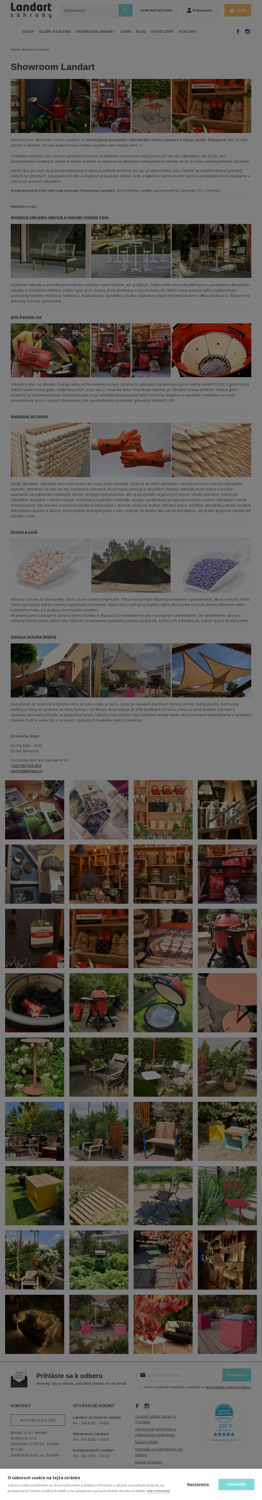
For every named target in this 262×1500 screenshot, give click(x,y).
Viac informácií (158, 1490)
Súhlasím (236, 1484)
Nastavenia (198, 1484)
